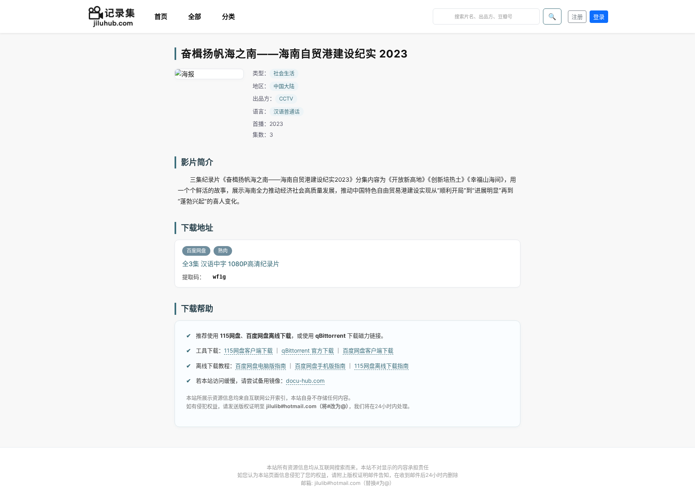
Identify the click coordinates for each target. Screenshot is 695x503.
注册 (577, 16)
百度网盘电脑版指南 (260, 365)
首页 (160, 16)
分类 (228, 16)
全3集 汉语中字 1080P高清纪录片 (231, 264)
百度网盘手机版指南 (320, 365)
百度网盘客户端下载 (368, 350)
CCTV (286, 98)
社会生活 (283, 73)
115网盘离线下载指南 (381, 365)
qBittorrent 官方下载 (308, 350)
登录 (599, 16)
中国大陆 (283, 86)
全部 (194, 16)
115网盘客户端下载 (248, 350)
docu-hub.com (305, 380)
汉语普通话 (286, 111)
